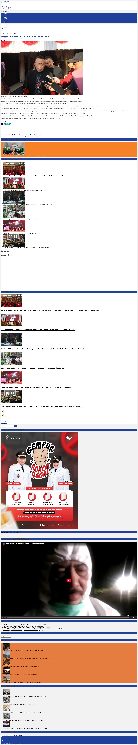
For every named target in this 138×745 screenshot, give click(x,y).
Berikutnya (6, 416)
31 (3, 415)
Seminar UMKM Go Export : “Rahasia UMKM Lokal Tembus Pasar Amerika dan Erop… (24, 156)
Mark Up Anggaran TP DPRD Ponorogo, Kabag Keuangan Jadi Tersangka (21, 630)
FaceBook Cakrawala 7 (11, 532)
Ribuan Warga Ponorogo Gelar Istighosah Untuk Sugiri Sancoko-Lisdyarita (22, 219)
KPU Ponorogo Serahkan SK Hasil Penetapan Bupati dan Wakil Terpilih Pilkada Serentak (25, 190)
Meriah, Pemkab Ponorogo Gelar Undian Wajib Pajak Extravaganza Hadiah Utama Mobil (25, 728)
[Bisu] (133, 617)
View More (3, 423)
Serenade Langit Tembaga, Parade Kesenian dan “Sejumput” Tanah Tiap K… (22, 666)
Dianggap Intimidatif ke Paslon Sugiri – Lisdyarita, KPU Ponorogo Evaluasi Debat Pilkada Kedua (27, 247)
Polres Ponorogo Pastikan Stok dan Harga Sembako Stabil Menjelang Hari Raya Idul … (25, 720)
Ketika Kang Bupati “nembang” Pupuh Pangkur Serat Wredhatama (20, 674)
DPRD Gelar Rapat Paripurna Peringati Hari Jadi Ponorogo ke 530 (19, 626)
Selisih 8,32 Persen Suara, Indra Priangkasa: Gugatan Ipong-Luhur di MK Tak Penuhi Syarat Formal (27, 204)
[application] (69, 580)
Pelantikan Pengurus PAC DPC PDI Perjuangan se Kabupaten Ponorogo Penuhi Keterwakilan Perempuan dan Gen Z (33, 176)
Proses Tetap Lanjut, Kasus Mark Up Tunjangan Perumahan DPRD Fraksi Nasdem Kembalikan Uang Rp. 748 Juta (31, 628)
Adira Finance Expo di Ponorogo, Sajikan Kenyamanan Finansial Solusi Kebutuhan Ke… (24, 712)
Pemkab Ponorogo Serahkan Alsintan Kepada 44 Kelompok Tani (19, 704)
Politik (8, 40)
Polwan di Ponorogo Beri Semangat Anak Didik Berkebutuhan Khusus (22, 136)
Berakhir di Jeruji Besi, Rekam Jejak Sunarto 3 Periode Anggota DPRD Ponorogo (23, 627)
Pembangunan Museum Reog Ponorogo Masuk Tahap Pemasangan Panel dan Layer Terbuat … (27, 658)
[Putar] (2, 617)
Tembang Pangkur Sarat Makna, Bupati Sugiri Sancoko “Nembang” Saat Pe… (22, 682)
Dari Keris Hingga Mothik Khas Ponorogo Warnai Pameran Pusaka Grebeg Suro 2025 (24, 650)
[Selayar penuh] (135, 617)
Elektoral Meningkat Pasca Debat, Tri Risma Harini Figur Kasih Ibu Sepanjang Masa (24, 233)
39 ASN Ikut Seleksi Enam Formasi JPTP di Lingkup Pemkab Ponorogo (21, 625)
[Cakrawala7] (4, 2)
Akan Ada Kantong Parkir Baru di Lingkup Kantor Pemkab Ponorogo (22, 134)
